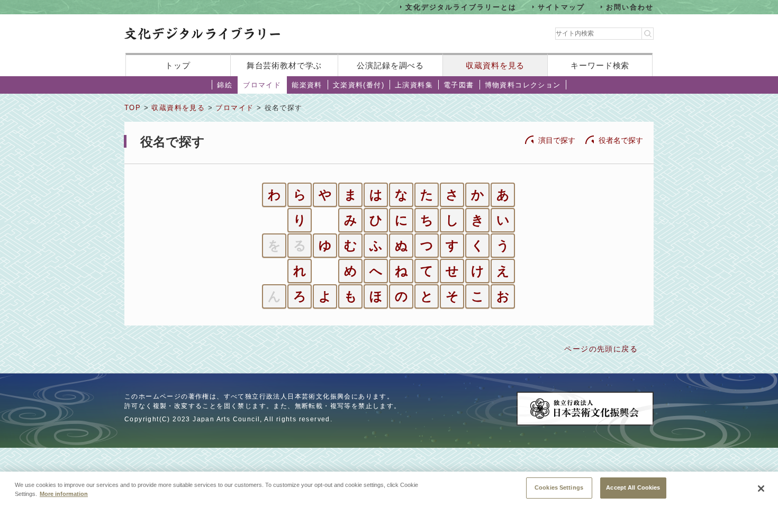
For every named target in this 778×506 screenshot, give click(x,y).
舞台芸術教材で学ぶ (284, 65)
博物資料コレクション (523, 85)
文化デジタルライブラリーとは (460, 7)
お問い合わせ (630, 7)
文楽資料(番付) (358, 85)
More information (64, 494)
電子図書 (459, 85)
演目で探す (556, 140)
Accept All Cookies (633, 487)
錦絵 (224, 85)
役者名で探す (621, 140)
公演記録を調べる (390, 65)
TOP (132, 108)
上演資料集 (414, 85)
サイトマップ (561, 7)
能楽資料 (307, 85)
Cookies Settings (559, 487)
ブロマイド (262, 85)
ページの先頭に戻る (601, 349)
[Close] (761, 488)
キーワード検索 (600, 65)
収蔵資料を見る (495, 65)
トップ (178, 65)
